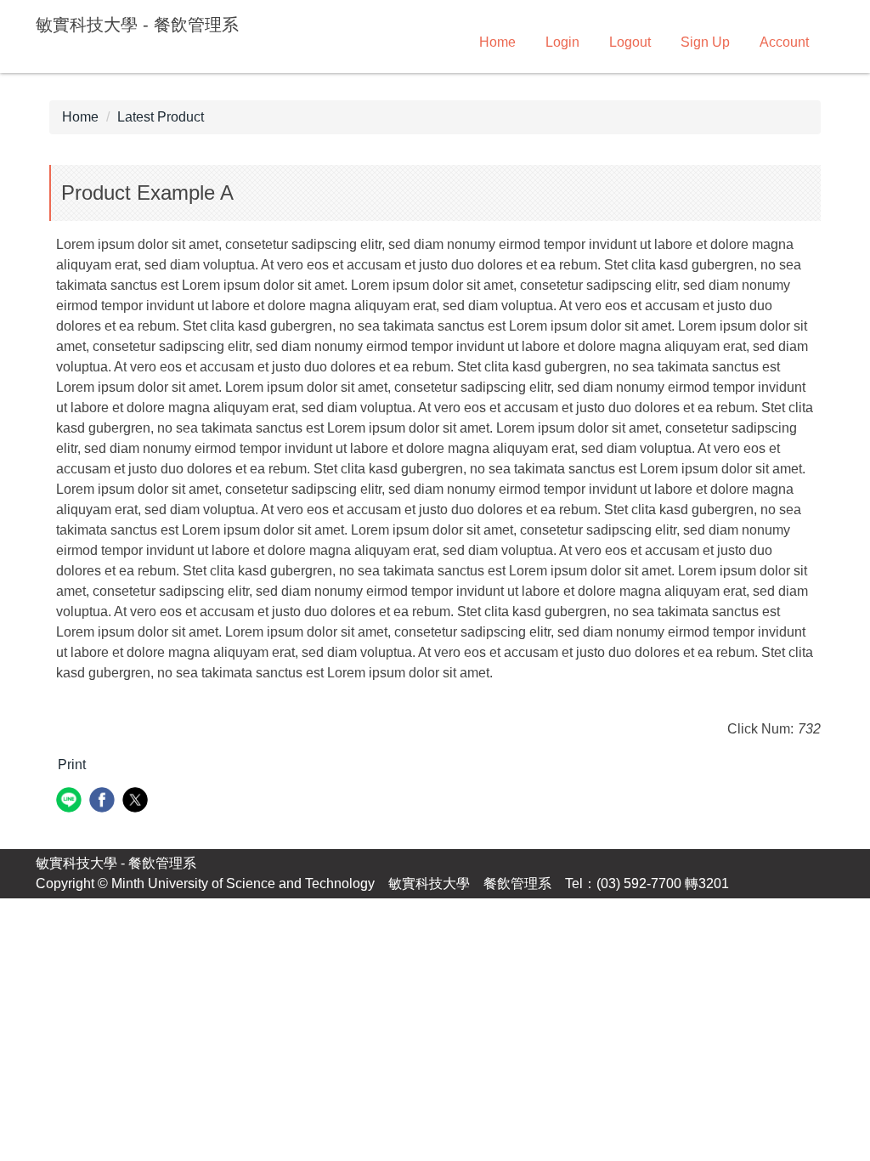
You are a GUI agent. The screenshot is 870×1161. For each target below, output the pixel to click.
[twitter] (137, 802)
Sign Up (705, 42)
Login (562, 42)
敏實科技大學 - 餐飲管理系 (116, 863)
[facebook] (104, 802)
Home (497, 42)
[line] (71, 802)
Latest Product (160, 117)
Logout (630, 42)
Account (784, 42)
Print (72, 764)
